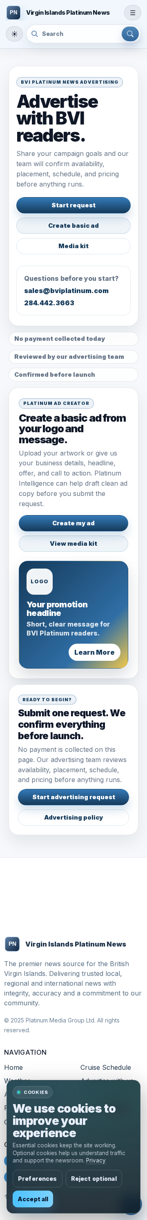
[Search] (130, 34)
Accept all (33, 1199)
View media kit (73, 543)
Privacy (96, 1160)
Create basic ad (73, 225)
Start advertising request (73, 797)
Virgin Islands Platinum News (75, 944)
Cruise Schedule (105, 1067)
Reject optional (94, 1178)
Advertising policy (73, 817)
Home (13, 1067)
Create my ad (73, 523)
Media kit (73, 246)
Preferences (37, 1178)
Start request (73, 205)
